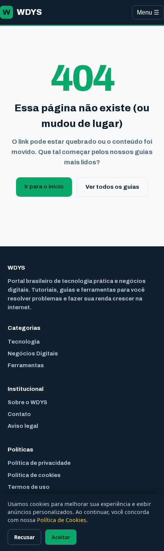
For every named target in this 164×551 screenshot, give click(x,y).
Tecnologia (24, 342)
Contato (19, 414)
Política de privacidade (39, 463)
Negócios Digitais (33, 353)
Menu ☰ (148, 12)
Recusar (24, 537)
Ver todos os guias (112, 187)
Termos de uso (29, 487)
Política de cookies (34, 475)
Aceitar (60, 537)
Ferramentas (26, 365)
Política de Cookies (61, 520)
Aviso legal (23, 426)
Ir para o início (44, 186)
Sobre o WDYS (27, 402)
